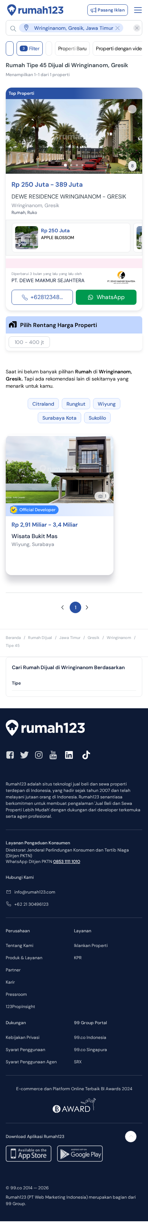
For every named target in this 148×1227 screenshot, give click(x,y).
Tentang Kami (19, 945)
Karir (10, 982)
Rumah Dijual (40, 637)
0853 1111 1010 (66, 861)
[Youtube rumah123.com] (53, 755)
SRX (78, 1062)
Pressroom (16, 994)
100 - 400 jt (29, 342)
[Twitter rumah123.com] (24, 755)
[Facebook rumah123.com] (10, 755)
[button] (70, 28)
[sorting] (49, 48)
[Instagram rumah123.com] (38, 755)
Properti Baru (72, 48)
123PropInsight (20, 1006)
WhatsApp (111, 297)
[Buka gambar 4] (83, 165)
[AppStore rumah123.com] (28, 1154)
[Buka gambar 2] (71, 165)
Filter (31, 48)
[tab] (74, 683)
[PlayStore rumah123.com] (80, 1154)
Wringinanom (119, 637)
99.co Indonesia (90, 1037)
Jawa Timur (69, 637)
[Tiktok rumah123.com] (86, 755)
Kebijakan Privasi (23, 1037)
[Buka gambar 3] (77, 165)
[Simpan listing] (132, 109)
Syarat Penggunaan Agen (31, 1062)
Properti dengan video (120, 48)
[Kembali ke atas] (131, 1136)
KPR (78, 958)
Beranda (13, 637)
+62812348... (47, 297)
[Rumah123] (35, 10)
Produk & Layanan (24, 958)
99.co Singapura (90, 1050)
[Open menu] (138, 10)
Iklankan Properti (91, 945)
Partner (13, 970)
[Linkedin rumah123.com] (69, 755)
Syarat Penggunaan (25, 1050)
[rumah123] (74, 729)
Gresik (94, 637)
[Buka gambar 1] (65, 165)
